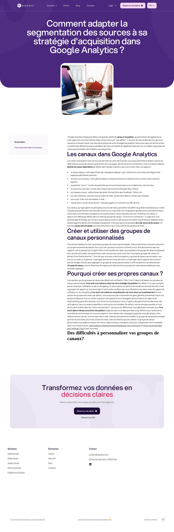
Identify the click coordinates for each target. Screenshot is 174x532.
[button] (51, 5)
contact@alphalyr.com (98, 454)
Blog (78, 5)
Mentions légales (150, 519)
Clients (66, 5)
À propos (90, 5)
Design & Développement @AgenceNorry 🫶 (94, 519)
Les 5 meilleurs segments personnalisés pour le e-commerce (115, 325)
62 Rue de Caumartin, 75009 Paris (103, 459)
